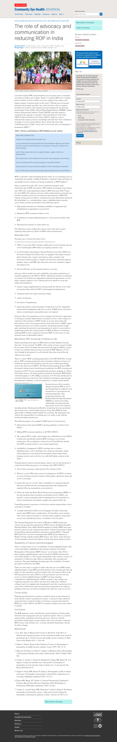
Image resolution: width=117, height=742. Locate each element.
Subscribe (37, 14)
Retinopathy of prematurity (82, 40)
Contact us (46, 14)
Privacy (17, 714)
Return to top (19, 730)
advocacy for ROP (79, 46)
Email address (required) (83, 94)
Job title (78, 99)
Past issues (28, 14)
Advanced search (80, 11)
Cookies (17, 727)
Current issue (19, 14)
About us (54, 14)
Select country (80, 104)
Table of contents (82, 28)
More (60, 14)
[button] (101, 14)
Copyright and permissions (23, 717)
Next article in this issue (54, 702)
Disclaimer (18, 720)
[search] (87, 14)
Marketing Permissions (82, 110)
